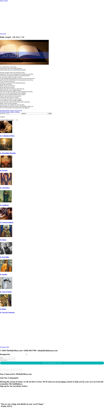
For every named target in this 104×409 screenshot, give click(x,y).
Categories (2, 120)
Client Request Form (36, 354)
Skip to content (4, 0)
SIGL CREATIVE (18, 354)
